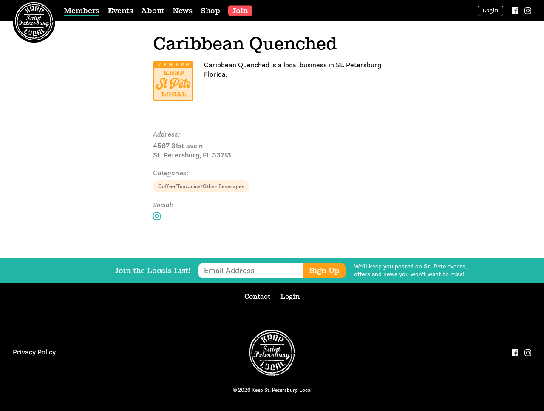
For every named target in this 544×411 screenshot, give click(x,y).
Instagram (157, 216)
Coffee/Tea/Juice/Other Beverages (201, 186)
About (152, 10)
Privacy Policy (34, 352)
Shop (210, 10)
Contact (257, 296)
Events (120, 10)
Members (81, 10)
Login (490, 10)
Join (240, 10)
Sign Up (324, 270)
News (183, 10)
